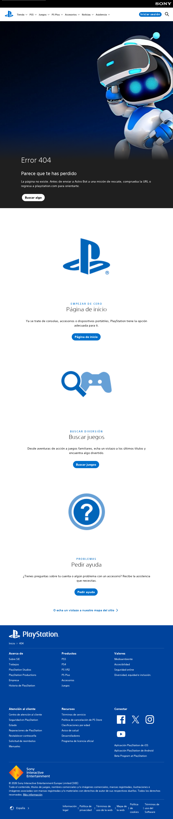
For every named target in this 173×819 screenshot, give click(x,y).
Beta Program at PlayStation (130, 756)
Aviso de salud (70, 730)
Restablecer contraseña (22, 735)
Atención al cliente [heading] (22, 709)
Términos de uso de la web (104, 808)
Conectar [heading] (120, 709)
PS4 (64, 664)
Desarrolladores (71, 735)
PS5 (32, 14)
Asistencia (101, 14)
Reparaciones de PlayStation (25, 730)
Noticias (86, 14)
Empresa (14, 680)
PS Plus (56, 14)
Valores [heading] (119, 653)
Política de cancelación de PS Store (82, 720)
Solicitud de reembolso (22, 741)
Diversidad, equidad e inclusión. (132, 675)
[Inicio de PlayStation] (9, 14)
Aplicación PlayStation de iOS (131, 745)
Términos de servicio (74, 714)
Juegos (42, 14)
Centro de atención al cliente (25, 714)
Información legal (70, 808)
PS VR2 (66, 669)
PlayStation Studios (20, 669)
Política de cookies (134, 808)
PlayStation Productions (22, 675)
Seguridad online (124, 669)
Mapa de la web (122, 808)
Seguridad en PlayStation (23, 720)
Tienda (20, 14)
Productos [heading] (69, 653)
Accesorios (71, 14)
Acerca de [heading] (16, 653)
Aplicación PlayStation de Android (133, 750)
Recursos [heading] (68, 709)
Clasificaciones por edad (76, 725)
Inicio (12, 643)
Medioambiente (123, 659)
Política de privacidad (86, 808)
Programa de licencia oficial (78, 741)
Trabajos (14, 664)
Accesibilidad (122, 664)
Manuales (14, 746)
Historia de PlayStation (22, 685)
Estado (13, 725)
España (20, 808)
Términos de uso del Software (152, 808)
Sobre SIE (14, 659)
